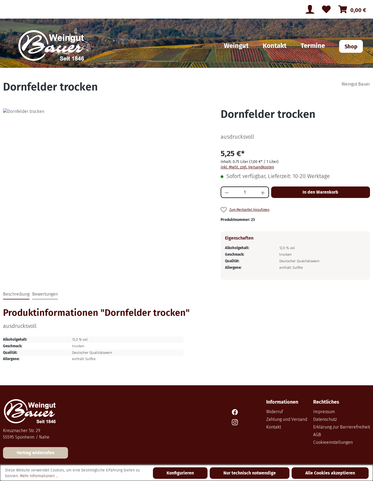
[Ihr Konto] (310, 9)
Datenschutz (325, 419)
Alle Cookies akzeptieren (330, 473)
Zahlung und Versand (286, 419)
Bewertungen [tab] (45, 294)
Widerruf (274, 411)
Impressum (324, 411)
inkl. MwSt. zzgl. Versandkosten (247, 167)
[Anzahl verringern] (226, 192)
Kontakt (273, 427)
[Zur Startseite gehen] (52, 46)
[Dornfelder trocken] (108, 167)
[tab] (16, 294)
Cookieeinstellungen (333, 442)
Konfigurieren (180, 473)
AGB (317, 434)
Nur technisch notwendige (249, 473)
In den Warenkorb (320, 192)
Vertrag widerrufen (35, 452)
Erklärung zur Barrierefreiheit (341, 427)
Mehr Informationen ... (39, 476)
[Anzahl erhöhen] (263, 192)
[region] (109, 167)
